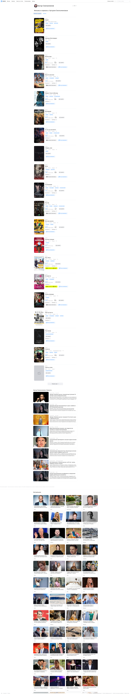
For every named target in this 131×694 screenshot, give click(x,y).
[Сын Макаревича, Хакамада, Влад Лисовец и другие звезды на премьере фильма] (41, 519)
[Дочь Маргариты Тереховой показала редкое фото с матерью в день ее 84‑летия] (41, 568)
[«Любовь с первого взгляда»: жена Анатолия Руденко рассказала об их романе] (57, 568)
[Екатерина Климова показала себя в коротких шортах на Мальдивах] (41, 585)
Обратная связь (126, 693)
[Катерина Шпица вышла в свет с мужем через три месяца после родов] (41, 552)
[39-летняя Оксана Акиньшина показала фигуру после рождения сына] (73, 650)
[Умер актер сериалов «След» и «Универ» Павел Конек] (73, 552)
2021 (46, 131)
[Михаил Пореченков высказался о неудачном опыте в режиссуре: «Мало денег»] (90, 667)
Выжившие (48, 111)
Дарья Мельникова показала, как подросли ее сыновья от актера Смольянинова (61, 429)
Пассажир (48, 330)
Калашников (48, 184)
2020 (46, 149)
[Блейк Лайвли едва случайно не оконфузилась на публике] (73, 618)
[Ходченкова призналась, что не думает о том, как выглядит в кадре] (73, 667)
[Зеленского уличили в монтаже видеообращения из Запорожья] (57, 535)
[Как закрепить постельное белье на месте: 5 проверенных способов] (73, 585)
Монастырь (48, 56)
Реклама (8, 693)
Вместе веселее (49, 74)
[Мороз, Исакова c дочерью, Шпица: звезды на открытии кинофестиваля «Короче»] (73, 683)
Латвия (55, 21)
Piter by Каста (49, 312)
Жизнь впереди (49, 294)
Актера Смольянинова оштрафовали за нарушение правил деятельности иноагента (62, 474)
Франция (52, 21)
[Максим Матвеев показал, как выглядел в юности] (90, 650)
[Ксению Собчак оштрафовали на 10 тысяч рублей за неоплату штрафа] (41, 618)
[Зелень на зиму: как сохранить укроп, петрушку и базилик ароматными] (73, 503)
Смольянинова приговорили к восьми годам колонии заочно (63, 440)
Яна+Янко (48, 257)
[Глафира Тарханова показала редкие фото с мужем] (73, 568)
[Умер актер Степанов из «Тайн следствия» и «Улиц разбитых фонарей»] (73, 601)
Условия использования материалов (118, 693)
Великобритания (56, 350)
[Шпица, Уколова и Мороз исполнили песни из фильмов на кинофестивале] (41, 601)
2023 (46, 39)
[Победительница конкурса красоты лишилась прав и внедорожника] (90, 585)
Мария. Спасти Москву (51, 93)
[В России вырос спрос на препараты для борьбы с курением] (90, 601)
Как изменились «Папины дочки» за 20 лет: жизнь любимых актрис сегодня (62, 463)
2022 (46, 58)
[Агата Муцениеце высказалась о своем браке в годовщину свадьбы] (41, 667)
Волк (46, 166)
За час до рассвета (50, 129)
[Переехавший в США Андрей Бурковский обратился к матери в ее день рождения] (41, 503)
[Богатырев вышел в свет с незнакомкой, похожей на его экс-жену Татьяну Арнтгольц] (90, 568)
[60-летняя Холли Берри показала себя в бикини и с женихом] (90, 634)
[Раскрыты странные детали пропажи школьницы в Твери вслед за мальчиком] (57, 634)
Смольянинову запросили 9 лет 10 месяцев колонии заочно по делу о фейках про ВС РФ (63, 451)
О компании (5, 693)
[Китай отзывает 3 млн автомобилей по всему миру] (90, 535)
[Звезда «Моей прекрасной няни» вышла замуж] (90, 683)
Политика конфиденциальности (107, 693)
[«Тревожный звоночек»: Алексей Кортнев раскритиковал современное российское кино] (57, 503)
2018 (46, 222)
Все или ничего (49, 221)
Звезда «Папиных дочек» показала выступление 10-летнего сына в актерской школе (63, 395)
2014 (46, 350)
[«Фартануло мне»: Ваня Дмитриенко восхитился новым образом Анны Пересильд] (57, 585)
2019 (46, 204)
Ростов (47, 202)
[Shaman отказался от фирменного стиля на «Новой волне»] (57, 683)
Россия (49, 21)
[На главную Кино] (4, 1)
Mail (1, 693)
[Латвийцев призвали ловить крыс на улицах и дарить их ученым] (57, 618)
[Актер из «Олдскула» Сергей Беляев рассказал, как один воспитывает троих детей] (73, 535)
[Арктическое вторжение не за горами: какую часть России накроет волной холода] (57, 601)
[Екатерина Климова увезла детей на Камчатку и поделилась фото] (57, 552)
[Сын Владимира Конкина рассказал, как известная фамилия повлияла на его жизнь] (41, 535)
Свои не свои (48, 367)
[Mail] (1, 1)
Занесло (47, 349)
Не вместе (48, 276)
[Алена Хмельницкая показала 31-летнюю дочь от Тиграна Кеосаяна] (90, 519)
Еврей (46, 20)
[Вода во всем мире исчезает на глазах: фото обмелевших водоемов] (73, 634)
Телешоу (44, 13)
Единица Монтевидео (51, 38)
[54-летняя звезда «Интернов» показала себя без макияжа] (57, 667)
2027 (46, 21)
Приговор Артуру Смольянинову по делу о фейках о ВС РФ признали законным (63, 406)
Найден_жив (48, 148)
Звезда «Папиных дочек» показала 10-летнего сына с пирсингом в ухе (63, 417)
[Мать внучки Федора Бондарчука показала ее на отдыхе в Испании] (41, 683)
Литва (60, 350)
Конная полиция (49, 239)
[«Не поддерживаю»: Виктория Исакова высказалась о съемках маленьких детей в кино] (73, 519)
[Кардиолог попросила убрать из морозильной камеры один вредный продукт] (90, 552)
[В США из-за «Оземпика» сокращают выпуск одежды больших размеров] (90, 618)
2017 (46, 259)
